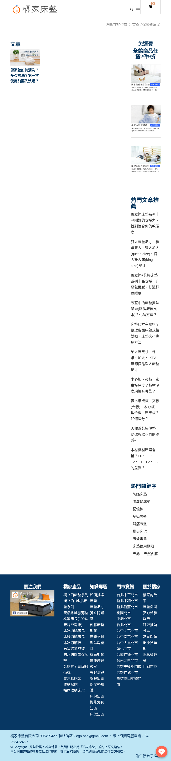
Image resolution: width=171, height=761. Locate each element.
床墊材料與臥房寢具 (97, 642)
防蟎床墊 (140, 494)
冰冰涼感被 (72, 643)
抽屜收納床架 (74, 690)
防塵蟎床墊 (141, 501)
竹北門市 (124, 625)
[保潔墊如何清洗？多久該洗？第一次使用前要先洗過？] (25, 57)
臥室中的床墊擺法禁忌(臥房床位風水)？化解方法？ (145, 309)
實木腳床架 (72, 678)
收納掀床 (70, 684)
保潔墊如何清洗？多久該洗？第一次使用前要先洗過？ (24, 75)
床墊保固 (150, 607)
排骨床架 (140, 531)
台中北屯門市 (127, 631)
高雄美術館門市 (129, 666)
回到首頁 (150, 666)
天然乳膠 (151, 554)
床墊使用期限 (143, 546)
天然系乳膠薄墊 (75, 613)
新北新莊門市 (127, 607)
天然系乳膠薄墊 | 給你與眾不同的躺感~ (145, 434)
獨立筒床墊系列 (75, 595)
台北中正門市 (127, 595)
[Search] (129, 9)
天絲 (136, 554)
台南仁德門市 (127, 655)
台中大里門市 (127, 643)
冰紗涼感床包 (74, 637)
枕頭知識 (97, 655)
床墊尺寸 (97, 607)
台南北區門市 (127, 660)
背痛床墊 (140, 524)
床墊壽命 (140, 539)
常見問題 (150, 637)
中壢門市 (124, 619)
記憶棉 (138, 509)
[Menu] (138, 9)
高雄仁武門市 (127, 673)
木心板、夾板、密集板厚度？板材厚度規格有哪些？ (145, 385)
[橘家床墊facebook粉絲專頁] (32, 604)
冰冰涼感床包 (74, 631)
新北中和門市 (127, 601)
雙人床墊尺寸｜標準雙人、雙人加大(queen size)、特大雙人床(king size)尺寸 (145, 254)
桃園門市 (124, 613)
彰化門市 (124, 648)
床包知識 (97, 696)
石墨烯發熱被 (74, 648)
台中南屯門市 (127, 637)
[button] (25, 57)
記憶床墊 (140, 516)
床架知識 (97, 714)
